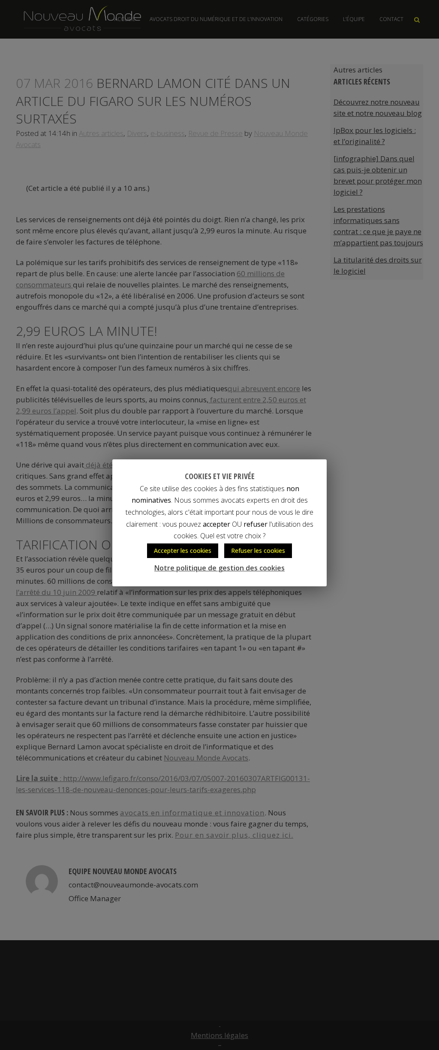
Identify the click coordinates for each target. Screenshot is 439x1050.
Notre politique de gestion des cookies (219, 568)
